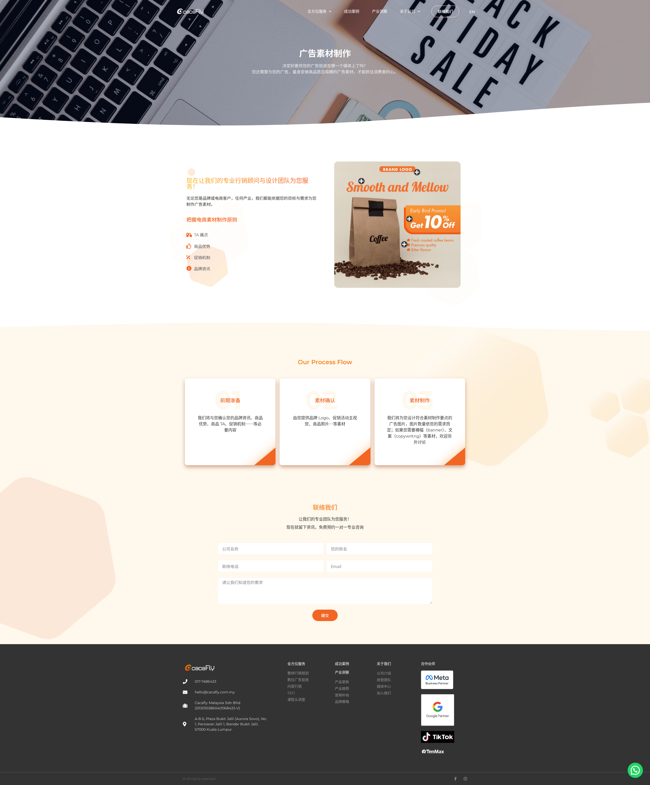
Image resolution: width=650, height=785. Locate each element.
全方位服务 (317, 11)
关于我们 (407, 11)
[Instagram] (465, 779)
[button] (635, 770)
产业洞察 (379, 11)
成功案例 (351, 11)
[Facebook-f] (455, 779)
